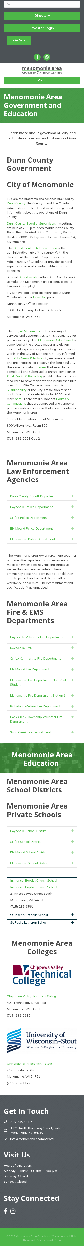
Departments (28, 277)
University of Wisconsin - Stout (29, 1063)
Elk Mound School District (28, 852)
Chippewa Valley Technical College (32, 996)
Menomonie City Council (55, 340)
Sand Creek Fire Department (30, 732)
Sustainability (17, 390)
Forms (42, 367)
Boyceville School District (28, 831)
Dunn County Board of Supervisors (31, 223)
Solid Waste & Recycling (24, 376)
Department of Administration (35, 248)
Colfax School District (25, 841)
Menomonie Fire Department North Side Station (39, 682)
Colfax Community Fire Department (35, 658)
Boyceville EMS (21, 648)
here (18, 399)
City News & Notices (29, 358)
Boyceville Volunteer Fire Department (37, 637)
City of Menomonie (27, 331)
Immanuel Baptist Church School (33, 887)
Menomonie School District (29, 863)
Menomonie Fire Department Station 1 (38, 695)
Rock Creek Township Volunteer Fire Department (36, 719)
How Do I (39, 297)
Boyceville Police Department (31, 507)
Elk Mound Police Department (31, 528)
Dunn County (16, 203)
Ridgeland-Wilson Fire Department (35, 706)
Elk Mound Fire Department (29, 669)
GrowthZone (53, 1240)
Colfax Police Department (28, 518)
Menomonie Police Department (32, 539)
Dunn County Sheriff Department (34, 496)
